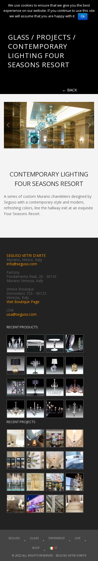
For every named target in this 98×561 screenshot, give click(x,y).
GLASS (34, 538)
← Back (69, 89)
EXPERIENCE (57, 538)
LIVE (77, 538)
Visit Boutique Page (23, 301)
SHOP (36, 548)
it (55, 548)
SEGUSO (14, 538)
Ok (83, 16)
